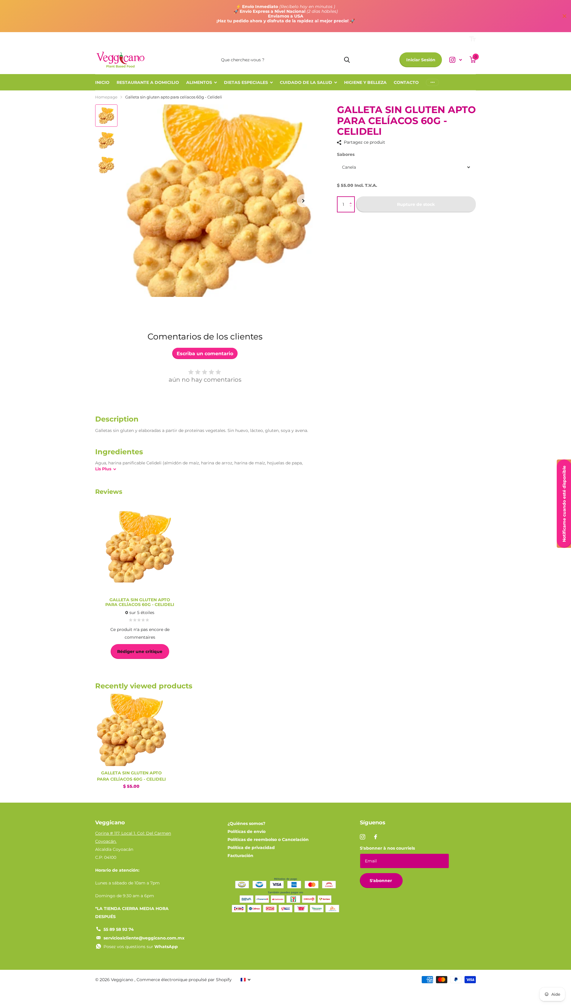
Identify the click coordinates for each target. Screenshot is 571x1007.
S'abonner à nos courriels (387, 848)
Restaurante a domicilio (148, 82)
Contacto (406, 82)
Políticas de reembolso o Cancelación (268, 839)
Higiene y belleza (365, 82)
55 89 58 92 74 (118, 929)
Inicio (102, 82)
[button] (352, 199)
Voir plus (432, 82)
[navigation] (106, 115)
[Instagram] (362, 837)
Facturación (240, 855)
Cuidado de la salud (306, 82)
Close (564, 16)
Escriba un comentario (205, 353)
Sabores (345, 154)
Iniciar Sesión (420, 59)
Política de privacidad (251, 847)
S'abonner (381, 880)
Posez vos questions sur (140, 946)
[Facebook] (375, 836)
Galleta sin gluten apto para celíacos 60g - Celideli (131, 776)
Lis (103, 469)
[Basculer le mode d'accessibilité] (472, 39)
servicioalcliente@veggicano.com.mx (143, 938)
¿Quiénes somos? (246, 823)
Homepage (106, 97)
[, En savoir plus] (455, 60)
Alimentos (199, 82)
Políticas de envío (247, 831)
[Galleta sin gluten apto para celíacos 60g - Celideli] (131, 730)
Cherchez (347, 59)
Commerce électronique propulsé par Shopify (184, 979)
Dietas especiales (246, 82)
